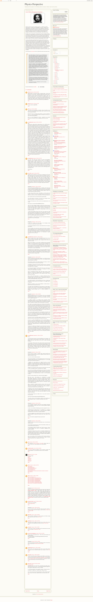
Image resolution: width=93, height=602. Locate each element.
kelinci (29, 454)
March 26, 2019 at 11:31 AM (36, 488)
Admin (29, 475)
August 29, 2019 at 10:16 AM (37, 501)
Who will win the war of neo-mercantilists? (59, 223)
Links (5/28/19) (55, 284)
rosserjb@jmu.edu (30, 122)
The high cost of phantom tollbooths (58, 88)
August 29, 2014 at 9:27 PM (38, 158)
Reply (28, 100)
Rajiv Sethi (56, 176)
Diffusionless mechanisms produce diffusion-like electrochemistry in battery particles (60, 359)
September (57, 67)
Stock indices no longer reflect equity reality (59, 94)
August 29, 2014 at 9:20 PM (38, 122)
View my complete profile (57, 35)
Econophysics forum (56, 388)
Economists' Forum (57, 185)
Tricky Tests (29, 554)
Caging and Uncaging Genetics (58, 374)
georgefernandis (30, 547)
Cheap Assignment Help (31, 503)
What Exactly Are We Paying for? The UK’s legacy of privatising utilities (59, 217)
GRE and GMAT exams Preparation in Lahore (40, 557)
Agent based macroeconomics (57, 381)
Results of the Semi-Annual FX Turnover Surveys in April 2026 (59, 118)
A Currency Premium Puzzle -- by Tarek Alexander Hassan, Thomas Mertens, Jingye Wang (60, 259)
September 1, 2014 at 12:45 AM (36, 186)
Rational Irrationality (57, 172)
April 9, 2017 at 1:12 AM (33, 454)
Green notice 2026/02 (56, 119)
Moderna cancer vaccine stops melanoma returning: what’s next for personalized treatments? (59, 294)
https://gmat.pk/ (30, 466)
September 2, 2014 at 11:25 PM (38, 335)
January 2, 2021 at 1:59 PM (35, 527)
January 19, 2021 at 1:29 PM (36, 541)
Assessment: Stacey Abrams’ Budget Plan (59, 271)
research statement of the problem (38, 443)
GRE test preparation (31, 558)
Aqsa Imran (29, 563)
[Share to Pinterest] (43, 86)
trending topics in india (37, 529)
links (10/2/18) (55, 286)
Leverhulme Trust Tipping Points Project (59, 384)
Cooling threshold (56, 324)
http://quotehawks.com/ (31, 467)
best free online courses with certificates (59, 236)
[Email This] (40, 86)
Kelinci (29, 457)
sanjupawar (29, 527)
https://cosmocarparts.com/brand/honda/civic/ (34, 479)
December (56, 63)
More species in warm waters (57, 330)
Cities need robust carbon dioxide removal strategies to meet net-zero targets (59, 346)
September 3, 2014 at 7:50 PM (36, 352)
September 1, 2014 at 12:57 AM (36, 221)
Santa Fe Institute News (58, 181)
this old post (32, 51)
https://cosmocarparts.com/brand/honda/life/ (34, 480)
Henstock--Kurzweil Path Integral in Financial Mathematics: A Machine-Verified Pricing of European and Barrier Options (60, 107)
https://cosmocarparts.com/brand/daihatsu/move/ (35, 478)
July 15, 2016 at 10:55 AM (37, 448)
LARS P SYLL (56, 136)
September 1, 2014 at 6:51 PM (38, 236)
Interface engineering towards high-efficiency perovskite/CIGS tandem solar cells (60, 357)
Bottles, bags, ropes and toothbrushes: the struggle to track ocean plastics (59, 368)
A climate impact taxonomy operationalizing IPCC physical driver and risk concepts (59, 343)
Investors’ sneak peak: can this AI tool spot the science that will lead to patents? (60, 301)
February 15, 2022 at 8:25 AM (36, 563)
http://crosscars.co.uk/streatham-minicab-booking (35, 483)
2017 (55, 58)
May (56, 75)
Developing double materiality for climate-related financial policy (59, 336)
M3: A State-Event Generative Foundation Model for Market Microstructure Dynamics (59, 110)
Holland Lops (29, 460)
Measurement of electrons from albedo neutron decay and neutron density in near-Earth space (59, 310)
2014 (55, 62)
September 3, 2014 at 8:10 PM (36, 403)
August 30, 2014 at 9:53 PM (35, 173)
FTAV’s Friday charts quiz (57, 133)
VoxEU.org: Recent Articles (58, 164)
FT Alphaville (56, 132)
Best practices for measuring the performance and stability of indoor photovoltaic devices (60, 354)
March (56, 77)
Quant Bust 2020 (55, 239)
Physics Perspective (34, 4)
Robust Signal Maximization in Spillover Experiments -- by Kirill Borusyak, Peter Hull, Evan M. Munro (60, 252)
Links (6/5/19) (55, 281)
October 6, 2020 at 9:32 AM (36, 507)
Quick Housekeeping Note (57, 275)
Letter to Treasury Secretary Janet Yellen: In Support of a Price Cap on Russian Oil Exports (60, 269)
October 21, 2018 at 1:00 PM (34, 475)
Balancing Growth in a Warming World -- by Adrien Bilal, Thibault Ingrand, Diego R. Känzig (60, 262)
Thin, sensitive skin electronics (57, 327)
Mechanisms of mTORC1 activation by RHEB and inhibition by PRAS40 (60, 316)
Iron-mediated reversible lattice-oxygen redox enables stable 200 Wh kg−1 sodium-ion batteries (60, 352)
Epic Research (30, 449)
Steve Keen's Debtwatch (58, 160)
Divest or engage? (56, 165)
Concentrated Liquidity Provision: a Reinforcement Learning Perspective (58, 112)
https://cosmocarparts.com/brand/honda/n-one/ (34, 481)
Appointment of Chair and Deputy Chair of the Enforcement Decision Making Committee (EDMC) (60, 124)
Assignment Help (30, 501)
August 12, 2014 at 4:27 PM (35, 103)
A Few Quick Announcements (57, 267)
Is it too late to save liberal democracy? (59, 222)
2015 (55, 61)
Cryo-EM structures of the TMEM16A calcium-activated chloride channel (60, 318)
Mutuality (54, 210)
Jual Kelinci (29, 456)
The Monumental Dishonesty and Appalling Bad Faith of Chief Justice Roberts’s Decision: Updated (60, 152)
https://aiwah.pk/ (30, 471)
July (55, 72)
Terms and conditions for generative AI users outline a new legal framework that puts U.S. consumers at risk (59, 143)
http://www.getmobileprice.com (32, 468)
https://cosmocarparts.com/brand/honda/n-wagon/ (35, 482)
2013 (55, 80)
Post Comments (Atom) (39, 594)
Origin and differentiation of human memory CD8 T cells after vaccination (60, 307)
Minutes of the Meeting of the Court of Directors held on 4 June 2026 (59, 127)
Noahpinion (56, 168)
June (56, 73)
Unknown (29, 103)
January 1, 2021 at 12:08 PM (35, 514)
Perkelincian (29, 458)
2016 (55, 59)
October (56, 66)
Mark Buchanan (56, 27)
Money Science (55, 382)
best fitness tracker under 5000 (39, 543)
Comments (56, 53)
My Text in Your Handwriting (57, 376)
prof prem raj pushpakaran (32, 533)
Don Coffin (29, 173)
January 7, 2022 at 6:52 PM (35, 554)
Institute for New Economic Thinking (60, 146)
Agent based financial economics (58, 390)
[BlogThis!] (41, 86)
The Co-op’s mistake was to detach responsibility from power (58, 215)
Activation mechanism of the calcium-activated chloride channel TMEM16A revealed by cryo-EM (60, 313)
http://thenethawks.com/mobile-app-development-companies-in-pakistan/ (38, 470)
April (56, 76)
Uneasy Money (56, 150)
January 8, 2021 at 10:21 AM (40, 533)
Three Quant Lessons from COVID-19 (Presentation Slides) (59, 241)
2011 (55, 83)
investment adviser (31, 448)
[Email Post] (38, 86)
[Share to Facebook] (42, 86)
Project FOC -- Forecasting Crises (58, 387)
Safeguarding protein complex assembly (59, 325)
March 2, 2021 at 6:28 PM (36, 547)
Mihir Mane (29, 514)
